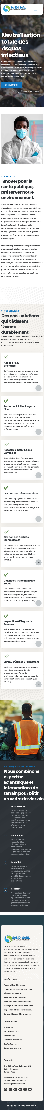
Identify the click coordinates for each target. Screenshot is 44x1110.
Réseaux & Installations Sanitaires (18, 451)
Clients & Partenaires (13, 1040)
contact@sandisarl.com (14, 1083)
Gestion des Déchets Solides (21, 493)
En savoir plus (11, 90)
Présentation (9, 1027)
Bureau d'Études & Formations (21, 662)
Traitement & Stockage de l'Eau (19, 408)
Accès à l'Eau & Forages (11, 364)
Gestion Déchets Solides (15, 997)
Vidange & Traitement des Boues (19, 582)
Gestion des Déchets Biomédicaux (16, 539)
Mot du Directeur (11, 1031)
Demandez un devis (12, 1048)
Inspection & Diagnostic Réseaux (18, 623)
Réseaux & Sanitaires (13, 993)
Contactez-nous (11, 1044)
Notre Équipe (9, 1036)
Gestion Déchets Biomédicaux (17, 1001)
